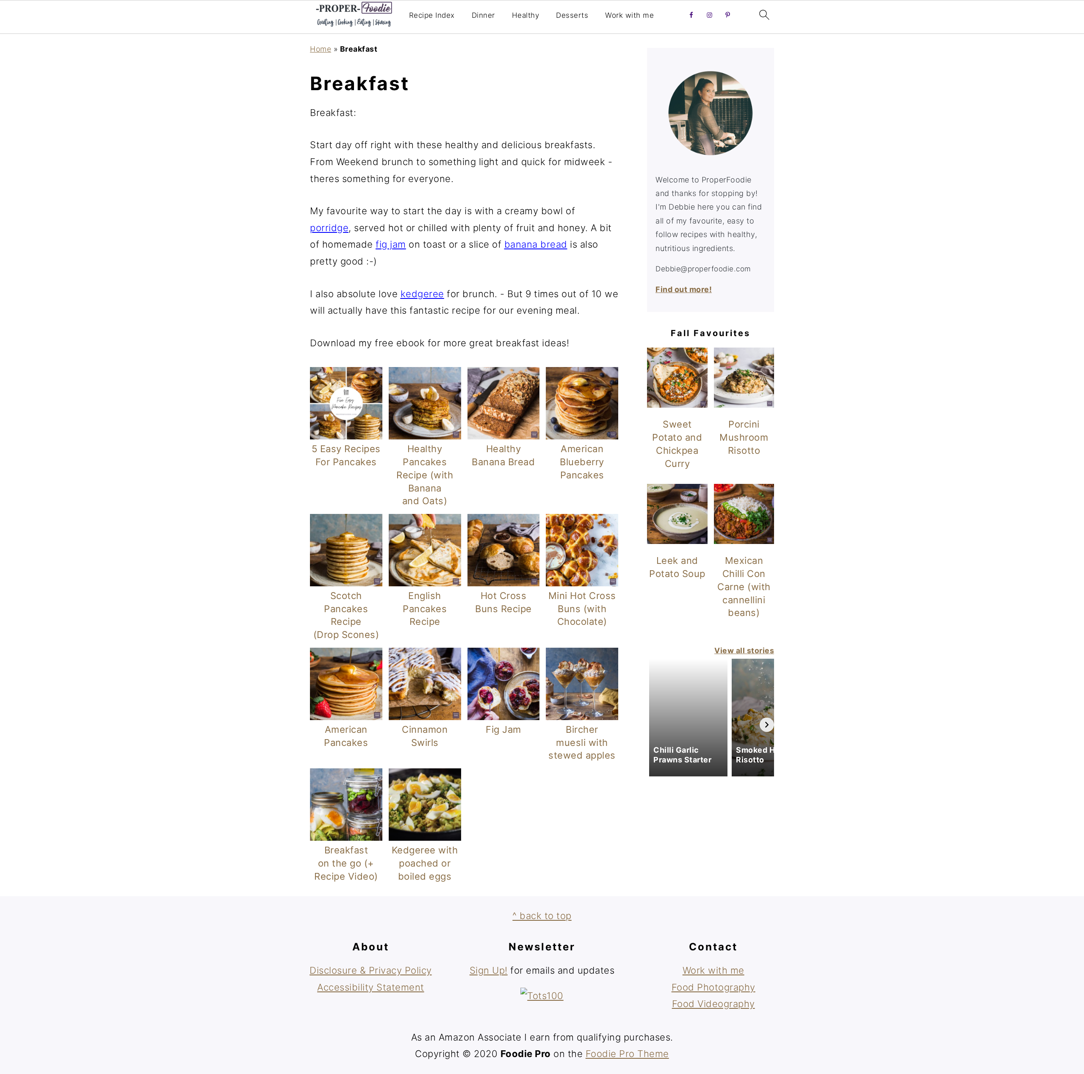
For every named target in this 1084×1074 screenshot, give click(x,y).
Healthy (525, 15)
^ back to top (542, 915)
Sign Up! (489, 970)
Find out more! (683, 289)
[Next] (767, 725)
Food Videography (713, 1003)
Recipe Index (432, 15)
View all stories (744, 650)
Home (320, 48)
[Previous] (654, 725)
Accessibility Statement (370, 987)
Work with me (629, 15)
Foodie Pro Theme (627, 1053)
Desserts (572, 15)
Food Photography (713, 987)
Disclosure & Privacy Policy (371, 970)
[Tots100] (542, 995)
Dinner (483, 15)
